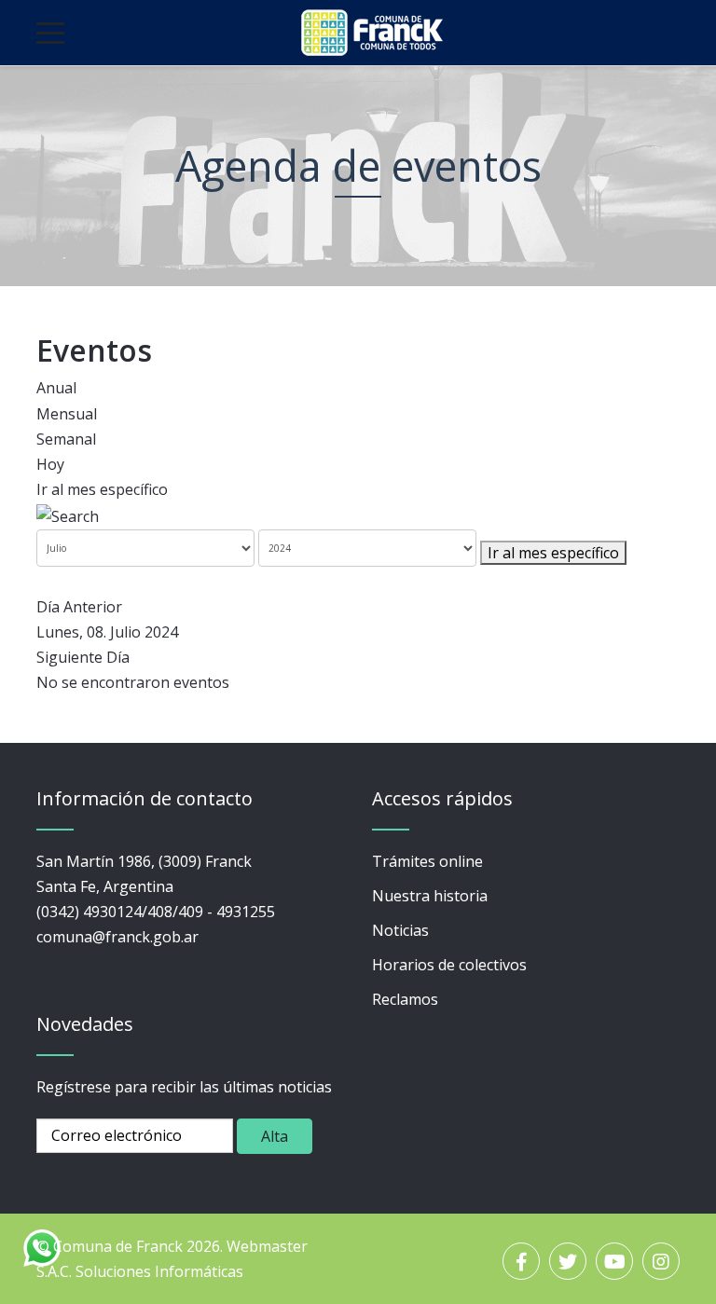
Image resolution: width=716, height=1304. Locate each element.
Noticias (400, 930)
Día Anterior (79, 607)
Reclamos (405, 999)
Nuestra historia (430, 895)
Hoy (50, 464)
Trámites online (427, 861)
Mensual (66, 414)
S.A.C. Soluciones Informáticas (139, 1271)
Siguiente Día (83, 657)
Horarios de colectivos (449, 964)
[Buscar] (67, 514)
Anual (56, 387)
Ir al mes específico (102, 489)
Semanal (66, 439)
